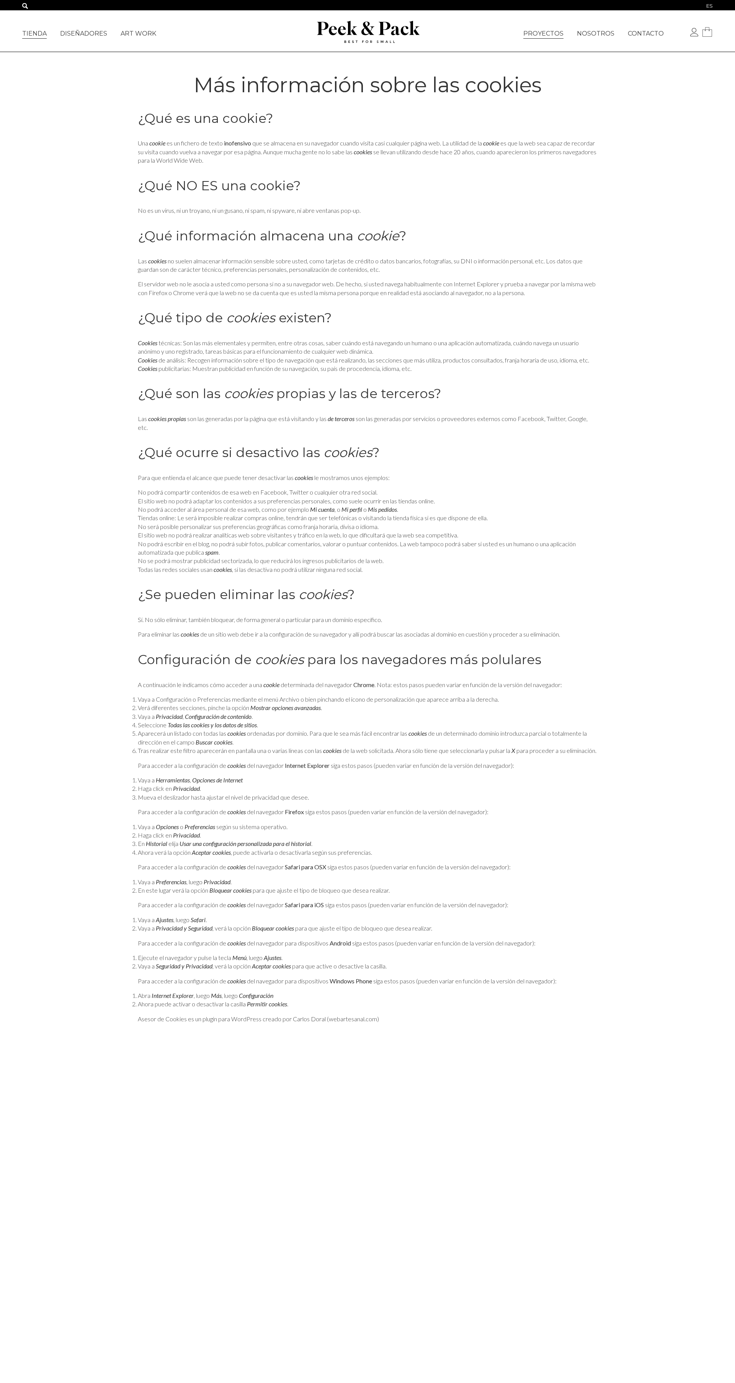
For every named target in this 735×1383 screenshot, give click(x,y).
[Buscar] (25, 6)
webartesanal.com (353, 1018)
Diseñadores (83, 33)
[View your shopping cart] (707, 32)
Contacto (646, 33)
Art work (138, 33)
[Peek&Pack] (367, 30)
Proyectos (543, 33)
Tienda (34, 33)
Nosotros (595, 33)
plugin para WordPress (232, 1018)
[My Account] (694, 33)
